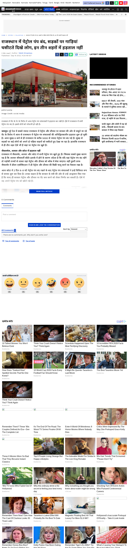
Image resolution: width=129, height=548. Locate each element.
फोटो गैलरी (49, 9)
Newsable (16, 3)
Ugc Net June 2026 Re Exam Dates (69, 14)
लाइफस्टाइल (74, 9)
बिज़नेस (84, 9)
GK (40, 9)
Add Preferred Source (92, 3)
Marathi (68, 3)
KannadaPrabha (35, 3)
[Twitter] (112, 3)
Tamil (51, 3)
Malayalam (7, 3)
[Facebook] (107, 3)
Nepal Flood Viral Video (105, 14)
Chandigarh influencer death (24, 14)
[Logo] (12, 9)
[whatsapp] (116, 3)
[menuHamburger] (122, 9)
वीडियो (91, 9)
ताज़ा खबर (29, 9)
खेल (96, 9)
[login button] (118, 9)
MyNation (76, 3)
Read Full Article (44, 191)
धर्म (101, 9)
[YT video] (121, 3)
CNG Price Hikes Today (45, 14)
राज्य (58, 9)
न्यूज (36, 9)
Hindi (62, 3)
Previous (122, 14)
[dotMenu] (113, 9)
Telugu (45, 3)
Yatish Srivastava (25, 53)
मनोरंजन (64, 9)
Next (125, 14)
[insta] (125, 3)
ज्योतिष (107, 9)
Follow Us (82, 54)
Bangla (56, 3)
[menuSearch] (126, 9)
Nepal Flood (89, 14)
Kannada (24, 3)
